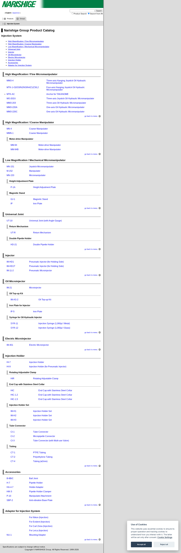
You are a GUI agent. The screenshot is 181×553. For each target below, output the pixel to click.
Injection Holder (14, 60)
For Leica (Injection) (38, 530)
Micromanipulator (37, 175)
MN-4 (9, 129)
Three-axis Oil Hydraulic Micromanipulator (66, 103)
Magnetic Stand (40, 199)
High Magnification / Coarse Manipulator (25, 44)
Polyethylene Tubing (42, 457)
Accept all (141, 544)
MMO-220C (12, 111)
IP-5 (12, 311)
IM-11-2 (10, 270)
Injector (11, 52)
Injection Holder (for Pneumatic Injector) (47, 366)
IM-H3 (13, 420)
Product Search (80, 14)
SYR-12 (14, 328)
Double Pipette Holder (43, 244)
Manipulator (34, 171)
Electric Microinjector (16, 57)
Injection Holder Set (42, 411)
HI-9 (9, 366)
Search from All (96, 14)
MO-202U (11, 98)
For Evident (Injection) (39, 522)
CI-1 (13, 432)
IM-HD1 (10, 262)
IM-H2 (13, 415)
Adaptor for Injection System (20, 65)
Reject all (164, 544)
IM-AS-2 (14, 299)
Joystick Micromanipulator (41, 166)
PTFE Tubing (39, 452)
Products (10, 19)
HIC (12, 390)
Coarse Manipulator (38, 129)
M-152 (10, 171)
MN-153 (10, 175)
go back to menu (91, 116)
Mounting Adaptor (37, 535)
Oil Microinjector (14, 55)
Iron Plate (37, 203)
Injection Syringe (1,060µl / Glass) (54, 328)
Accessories (13, 63)
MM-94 (14, 145)
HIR (12, 378)
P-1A (13, 187)
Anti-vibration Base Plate (40, 500)
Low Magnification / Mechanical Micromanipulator (28, 46)
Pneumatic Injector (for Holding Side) (46, 262)
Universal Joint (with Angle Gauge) (45, 221)
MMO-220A (12, 107)
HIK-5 (9, 491)
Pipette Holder (36, 483)
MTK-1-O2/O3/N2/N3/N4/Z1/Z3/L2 (23, 87)
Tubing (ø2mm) (40, 461)
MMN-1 (10, 133)
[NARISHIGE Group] (51, 7)
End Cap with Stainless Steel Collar (55, 390)
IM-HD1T (11, 266)
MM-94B (15, 149)
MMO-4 (10, 80)
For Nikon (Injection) (38, 517)
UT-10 (9, 221)
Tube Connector (40, 432)
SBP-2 (10, 500)
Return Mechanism (42, 232)
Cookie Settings (164, 537)
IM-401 (10, 345)
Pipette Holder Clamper (40, 491)
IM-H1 (13, 411)
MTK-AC (11, 94)
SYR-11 (14, 323)
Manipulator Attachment (40, 496)
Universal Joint (14, 49)
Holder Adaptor (36, 487)
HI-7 (9, 362)
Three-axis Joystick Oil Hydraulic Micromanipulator (70, 98)
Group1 (22, 19)
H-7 (8, 483)
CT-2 (13, 457)
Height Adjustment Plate (44, 187)
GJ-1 (13, 199)
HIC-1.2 (14, 395)
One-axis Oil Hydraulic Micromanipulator (65, 107)
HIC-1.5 (14, 399)
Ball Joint (33, 478)
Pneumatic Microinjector (40, 270)
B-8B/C (10, 478)
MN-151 (10, 166)
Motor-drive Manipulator (49, 145)
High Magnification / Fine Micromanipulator (26, 41)
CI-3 (13, 440)
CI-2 (13, 436)
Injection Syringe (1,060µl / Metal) (54, 323)
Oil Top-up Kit (44, 299)
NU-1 (9, 535)
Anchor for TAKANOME (57, 94)
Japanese (15, 13)
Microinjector (35, 288)
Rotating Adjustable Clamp (45, 378)
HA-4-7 (10, 487)
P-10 (9, 496)
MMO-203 (11, 103)
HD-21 (14, 244)
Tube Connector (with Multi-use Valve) (51, 440)
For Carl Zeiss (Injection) (40, 526)
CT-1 (13, 452)
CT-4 (13, 461)
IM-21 (9, 288)
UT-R (13, 232)
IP (12, 203)
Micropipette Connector (44, 436)
